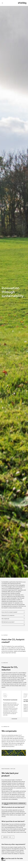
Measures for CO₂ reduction (8, 615)
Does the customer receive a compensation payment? (14, 804)
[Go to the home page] (22, 3)
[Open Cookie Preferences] (2, 859)
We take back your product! (8, 622)
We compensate (5, 618)
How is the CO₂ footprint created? (9, 612)
